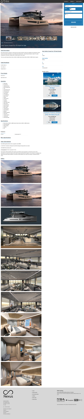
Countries (66, 1)
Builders (72, 1)
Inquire (54, 95)
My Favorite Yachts (35, 394)
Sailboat (33, 395)
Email (66, 8)
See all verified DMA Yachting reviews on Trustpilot (65, 392)
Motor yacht (34, 397)
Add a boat (78, 1)
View (49, 95)
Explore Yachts (34, 392)
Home (2, 42)
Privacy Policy (34, 399)
